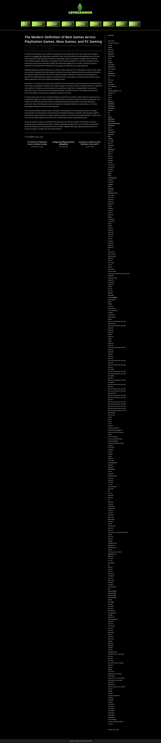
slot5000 (110, 702)
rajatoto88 (111, 506)
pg (108, 565)
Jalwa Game (111, 519)
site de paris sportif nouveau (116, 432)
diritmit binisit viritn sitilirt (115, 680)
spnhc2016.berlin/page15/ (115, 430)
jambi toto (111, 639)
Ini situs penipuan (113, 310)
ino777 (110, 423)
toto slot (110, 71)
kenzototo (111, 515)
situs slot (110, 236)
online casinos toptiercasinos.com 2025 (119, 273)
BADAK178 (111, 130)
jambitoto (110, 637)
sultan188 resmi (112, 86)
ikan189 (110, 289)
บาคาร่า (110, 471)
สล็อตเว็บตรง (111, 67)
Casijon (110, 97)
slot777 (110, 89)
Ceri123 (110, 239)
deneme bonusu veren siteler (116, 654)
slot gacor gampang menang (116, 443)
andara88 (110, 700)
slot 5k (110, 99)
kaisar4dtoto (111, 610)
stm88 (109, 456)
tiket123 (110, 567)
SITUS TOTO (111, 447)
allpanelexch (111, 545)
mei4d (109, 434)
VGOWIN (110, 313)
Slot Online (111, 706)
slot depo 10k (37, 56)
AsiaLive (110, 667)
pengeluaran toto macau (115, 674)
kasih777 (110, 452)
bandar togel (111, 75)
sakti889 (110, 541)
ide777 (110, 419)
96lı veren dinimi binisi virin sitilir (117, 321)
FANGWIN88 (111, 132)
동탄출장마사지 (112, 554)
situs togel (111, 460)
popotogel (111, 84)
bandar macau (112, 256)
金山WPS (110, 293)
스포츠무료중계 (112, 486)
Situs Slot (110, 608)
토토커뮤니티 (111, 684)
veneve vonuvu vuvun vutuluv (116, 678)
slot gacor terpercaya (114, 695)
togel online (111, 41)
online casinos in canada (114, 552)
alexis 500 (110, 528)
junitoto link (111, 415)
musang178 (111, 165)
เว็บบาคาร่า (111, 182)
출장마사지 (111, 556)
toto (109, 78)
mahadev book (112, 547)
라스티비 (110, 578)
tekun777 (110, 624)
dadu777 (110, 143)
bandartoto (111, 574)
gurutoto (110, 260)
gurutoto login (112, 271)
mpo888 (110, 615)
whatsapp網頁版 (112, 297)
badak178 (110, 49)
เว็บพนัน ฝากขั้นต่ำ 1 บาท (114, 91)
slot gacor (110, 169)
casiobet (110, 647)
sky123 (110, 128)
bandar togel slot (112, 619)
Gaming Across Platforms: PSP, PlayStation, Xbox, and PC (90, 143)
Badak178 (110, 204)
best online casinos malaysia (116, 663)
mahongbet (111, 65)
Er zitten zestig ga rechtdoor (115, 721)
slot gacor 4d (111, 93)
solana (110, 421)
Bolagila (110, 669)
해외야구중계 (111, 413)
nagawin (110, 641)
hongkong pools (112, 476)
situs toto (110, 80)
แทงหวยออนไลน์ (112, 463)
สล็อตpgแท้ (111, 102)
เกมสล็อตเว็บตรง (112, 178)
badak (109, 341)
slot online (111, 660)
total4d (110, 600)
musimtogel (111, 626)
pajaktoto (110, 458)
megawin (110, 465)
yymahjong (111, 563)
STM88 (110, 304)
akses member (112, 254)
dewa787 (110, 156)
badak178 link (112, 300)
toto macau (111, 195)
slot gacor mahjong (113, 43)
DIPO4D (110, 534)
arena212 (110, 210)
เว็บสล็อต (110, 62)
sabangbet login (112, 652)
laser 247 (110, 539)
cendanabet (111, 704)
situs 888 (110, 604)
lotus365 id (111, 576)
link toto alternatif (113, 436)
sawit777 (110, 569)
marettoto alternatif (113, 428)
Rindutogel (111, 602)
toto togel (110, 141)
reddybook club (112, 543)
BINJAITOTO (111, 617)
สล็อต (109, 136)
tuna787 (110, 162)
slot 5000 (110, 482)
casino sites (111, 580)
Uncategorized (49, 48)
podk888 (110, 184)
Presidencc (111, 697)
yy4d (109, 589)
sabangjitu (111, 645)
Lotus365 (110, 558)
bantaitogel (111, 56)
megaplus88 (111, 508)
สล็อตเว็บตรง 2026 (112, 193)
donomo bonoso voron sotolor (116, 687)
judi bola (110, 212)
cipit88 (110, 117)
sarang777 (111, 449)
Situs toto (110, 478)
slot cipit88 (111, 369)
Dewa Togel (111, 676)
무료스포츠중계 (112, 719)
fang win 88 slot (112, 393)
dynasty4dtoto (112, 613)
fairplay (110, 550)
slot (109, 112)
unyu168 (110, 628)
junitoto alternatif (113, 441)
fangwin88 (111, 54)
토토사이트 (111, 517)
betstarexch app (112, 278)
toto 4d (110, 45)
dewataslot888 (112, 591)
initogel (110, 47)
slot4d (109, 60)
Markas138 (111, 632)
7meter (110, 523)
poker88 (110, 454)
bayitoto (110, 82)
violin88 (110, 691)
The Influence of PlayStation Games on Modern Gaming (37, 143)
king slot (110, 689)
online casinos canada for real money (118, 532)
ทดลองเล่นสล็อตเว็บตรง (114, 123)
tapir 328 (110, 356)
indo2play (110, 582)
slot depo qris (111, 526)
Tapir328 (110, 110)
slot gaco (110, 354)
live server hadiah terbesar (115, 439)
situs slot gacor (112, 587)
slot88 (109, 58)
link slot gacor (112, 69)
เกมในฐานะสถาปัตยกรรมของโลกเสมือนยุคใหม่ (63, 143)
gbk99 (109, 302)
